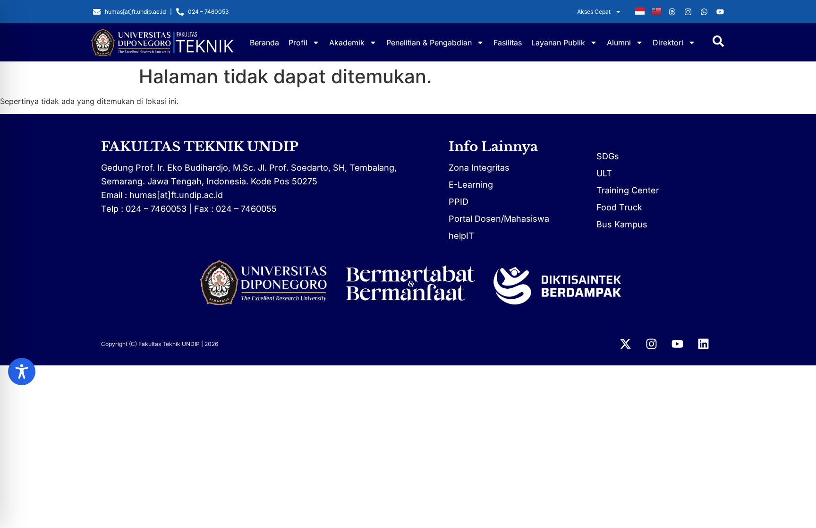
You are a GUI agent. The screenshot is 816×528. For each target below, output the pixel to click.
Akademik (347, 42)
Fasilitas (507, 42)
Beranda (264, 42)
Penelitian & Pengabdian (429, 42)
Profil (298, 42)
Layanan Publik (558, 42)
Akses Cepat (594, 11)
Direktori (668, 42)
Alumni (619, 42)
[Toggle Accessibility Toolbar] (21, 371)
